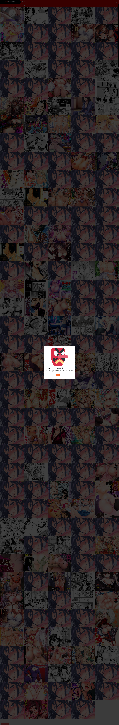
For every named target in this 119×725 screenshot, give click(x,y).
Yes (57, 375)
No (61, 375)
